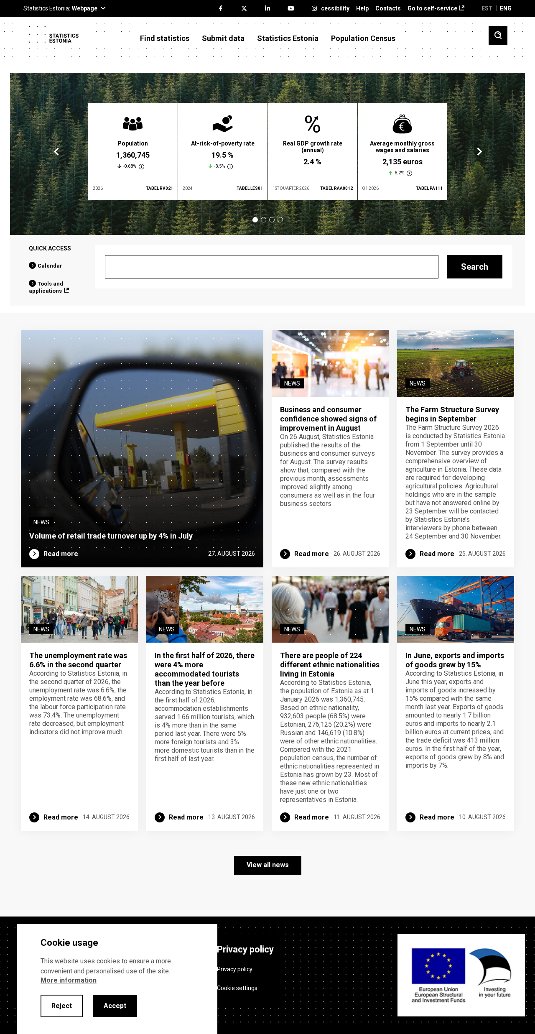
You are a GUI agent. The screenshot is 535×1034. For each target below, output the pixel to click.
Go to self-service (432, 8)
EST (487, 8)
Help (362, 8)
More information (69, 980)
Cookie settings (237, 988)
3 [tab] (272, 219)
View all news (268, 865)
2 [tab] (263, 219)
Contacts (388, 8)
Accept (115, 1006)
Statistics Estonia (287, 38)
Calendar (50, 266)
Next (479, 151)
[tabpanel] (133, 151)
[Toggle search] (498, 35)
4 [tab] (280, 219)
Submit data (223, 38)
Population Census (363, 38)
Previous (56, 151)
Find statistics (164, 38)
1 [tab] (255, 219)
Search (474, 267)
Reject (61, 1006)
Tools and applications (46, 287)
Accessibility (331, 8)
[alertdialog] (117, 979)
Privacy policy (234, 969)
